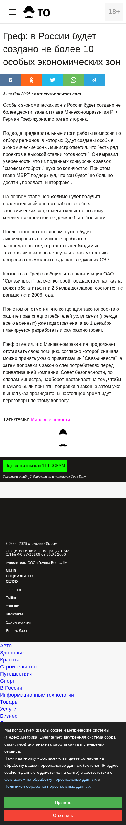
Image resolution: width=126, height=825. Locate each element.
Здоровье (12, 653)
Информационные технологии (37, 695)
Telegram (13, 590)
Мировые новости (50, 419)
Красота (10, 660)
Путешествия (16, 674)
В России (11, 688)
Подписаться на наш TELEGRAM (35, 465)
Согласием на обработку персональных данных (50, 779)
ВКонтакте (14, 614)
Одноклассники (18, 623)
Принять (63, 802)
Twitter (11, 598)
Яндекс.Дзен (16, 631)
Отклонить (63, 815)
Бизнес (8, 716)
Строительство (18, 667)
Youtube (12, 606)
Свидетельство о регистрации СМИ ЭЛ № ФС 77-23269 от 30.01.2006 (38, 552)
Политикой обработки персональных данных (47, 786)
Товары (9, 702)
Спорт (7, 681)
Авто (6, 646)
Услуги (8, 709)
